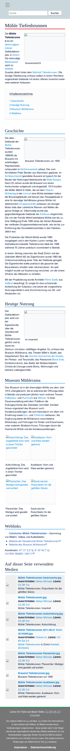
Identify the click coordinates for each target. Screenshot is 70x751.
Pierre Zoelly (51, 279)
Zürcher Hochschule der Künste (46, 356)
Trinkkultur (39, 415)
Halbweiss (10, 397)
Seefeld (9, 68)
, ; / (27, 551)
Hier (40, 720)
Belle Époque (54, 179)
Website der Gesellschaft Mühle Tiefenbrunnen (34, 541)
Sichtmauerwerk (29, 169)
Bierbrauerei (11, 61)
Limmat (27, 193)
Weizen (42, 397)
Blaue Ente (58, 359)
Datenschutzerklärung (43, 747)
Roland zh (41, 637)
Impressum (20, 747)
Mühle (8, 145)
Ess (25, 415)
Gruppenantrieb (27, 203)
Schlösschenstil (13, 176)
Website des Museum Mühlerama (27, 544)
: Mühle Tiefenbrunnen (28, 533)
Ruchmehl (27, 397)
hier (27, 720)
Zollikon (9, 283)
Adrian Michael (44, 581)
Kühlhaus (45, 214)
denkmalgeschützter (12, 46)
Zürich (15, 54)
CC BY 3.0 (23, 584)
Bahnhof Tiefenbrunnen (45, 72)
